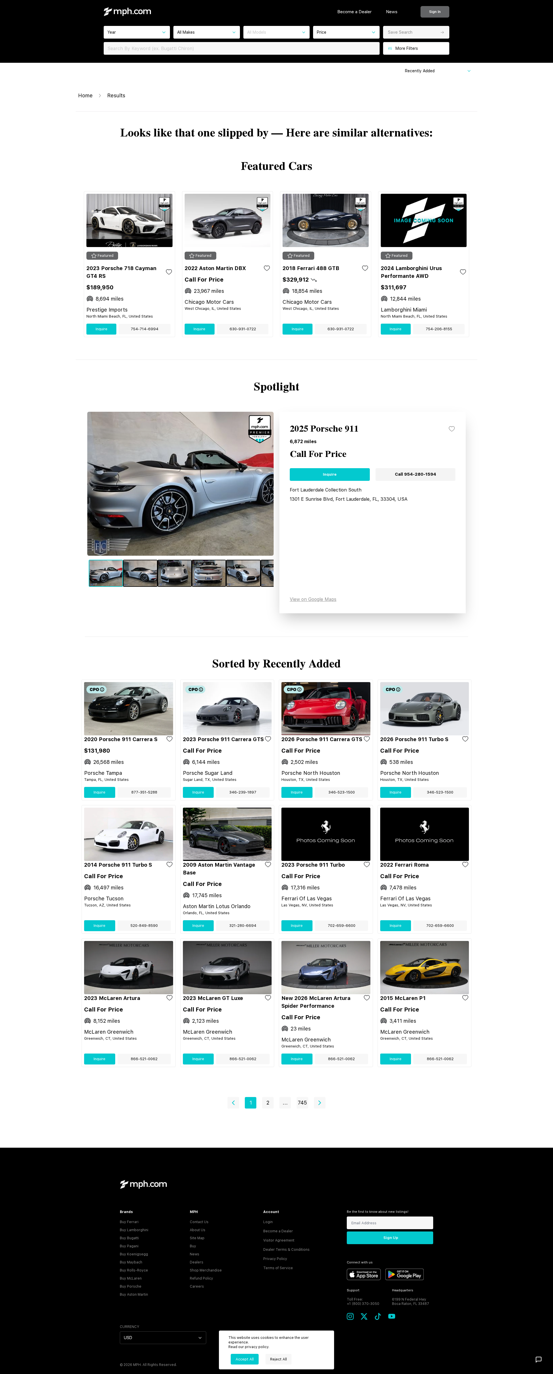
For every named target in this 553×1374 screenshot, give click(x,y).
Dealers (196, 1262)
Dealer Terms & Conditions (286, 1250)
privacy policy (256, 1347)
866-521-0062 (144, 1059)
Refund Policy (201, 1278)
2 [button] (267, 1103)
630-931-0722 (243, 329)
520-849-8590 (144, 925)
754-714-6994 (144, 329)
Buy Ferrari (129, 1222)
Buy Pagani (129, 1246)
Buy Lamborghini (134, 1230)
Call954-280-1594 (415, 474)
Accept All (245, 1359)
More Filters (406, 48)
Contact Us (199, 1222)
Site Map (197, 1238)
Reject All (278, 1359)
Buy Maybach (131, 1262)
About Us (197, 1230)
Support (353, 1290)
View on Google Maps (313, 599)
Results (116, 95)
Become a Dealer (354, 11)
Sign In (435, 12)
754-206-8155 (439, 329)
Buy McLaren (131, 1278)
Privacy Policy (275, 1259)
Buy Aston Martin (134, 1295)
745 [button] (302, 1103)
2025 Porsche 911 (324, 429)
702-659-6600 (341, 925)
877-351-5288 (144, 792)
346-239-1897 (242, 792)
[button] (233, 1103)
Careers (197, 1286)
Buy (193, 1246)
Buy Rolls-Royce (134, 1270)
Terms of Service (278, 1268)
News (391, 11)
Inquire (101, 329)
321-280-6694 (242, 925)
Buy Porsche (130, 1286)
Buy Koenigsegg (134, 1254)
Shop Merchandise (206, 1270)
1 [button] (250, 1103)
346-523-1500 (341, 792)
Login (268, 1222)
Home (85, 95)
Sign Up (390, 1238)
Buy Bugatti (129, 1238)
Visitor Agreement (278, 1240)
